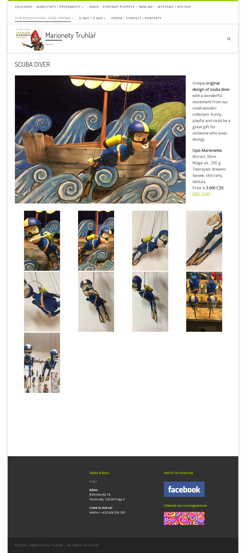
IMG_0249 (201, 194)
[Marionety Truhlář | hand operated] (29, 37)
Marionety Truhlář (48, 545)
